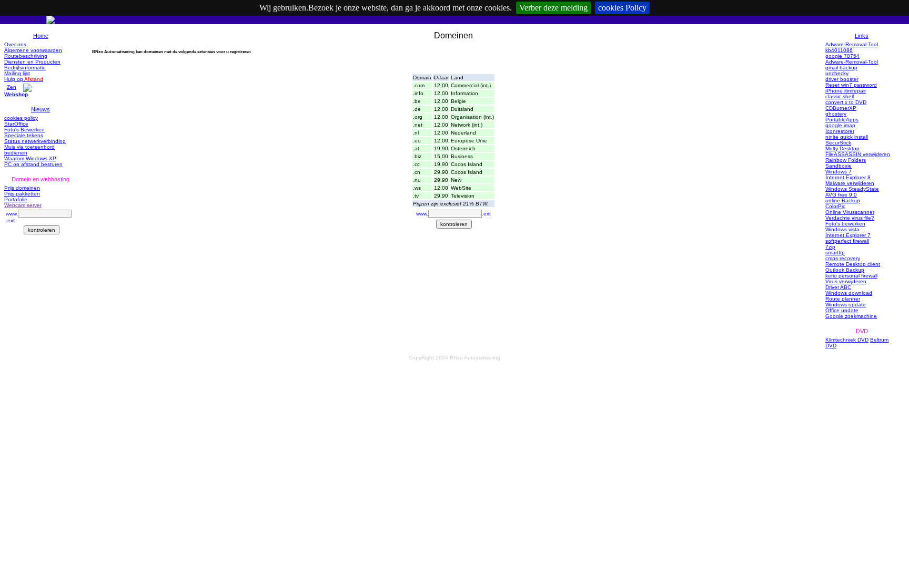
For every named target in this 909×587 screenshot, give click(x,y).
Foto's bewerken (845, 223)
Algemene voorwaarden (33, 50)
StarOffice (16, 124)
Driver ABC (838, 287)
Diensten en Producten (32, 62)
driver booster (841, 79)
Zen (11, 87)
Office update (841, 310)
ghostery (835, 114)
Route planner (842, 299)
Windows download (848, 293)
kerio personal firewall (851, 276)
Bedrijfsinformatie (25, 67)
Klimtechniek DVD (846, 340)
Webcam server (23, 205)
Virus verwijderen (845, 281)
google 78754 (842, 56)
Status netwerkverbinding (35, 141)
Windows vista (842, 229)
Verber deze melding (553, 7)
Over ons (15, 44)
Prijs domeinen (22, 188)
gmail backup (841, 67)
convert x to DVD (845, 102)
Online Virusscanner (849, 212)
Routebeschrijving (25, 56)
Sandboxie (838, 166)
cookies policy (21, 118)
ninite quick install (846, 137)
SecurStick (838, 143)
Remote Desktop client (852, 264)
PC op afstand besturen (33, 164)
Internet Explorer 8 (848, 177)
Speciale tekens (23, 135)
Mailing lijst (17, 73)
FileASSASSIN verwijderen (857, 154)
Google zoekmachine (851, 316)
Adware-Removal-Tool (851, 44)
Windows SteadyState (852, 189)
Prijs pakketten (22, 194)
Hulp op (23, 79)
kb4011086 (839, 50)
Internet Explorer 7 (848, 235)
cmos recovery (842, 258)
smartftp (835, 252)
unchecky (837, 73)
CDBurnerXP (840, 108)
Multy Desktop (842, 148)
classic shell (839, 96)
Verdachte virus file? (849, 218)
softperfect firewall (847, 241)
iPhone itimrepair (845, 91)
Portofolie (15, 199)
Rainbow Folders (845, 160)
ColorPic (835, 206)
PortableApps (841, 119)
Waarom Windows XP (30, 158)
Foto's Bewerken (24, 129)
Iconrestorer (839, 131)
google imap (840, 125)
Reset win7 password (851, 85)
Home (40, 36)
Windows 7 (838, 171)
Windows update (845, 304)
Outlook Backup (844, 270)
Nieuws (40, 109)
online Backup (842, 200)
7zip (830, 247)
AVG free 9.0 (841, 195)
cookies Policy (622, 7)
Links (861, 36)
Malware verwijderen (849, 183)
